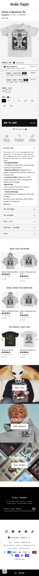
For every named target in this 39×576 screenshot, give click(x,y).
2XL (25, 100)
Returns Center (9, 545)
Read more (7, 204)
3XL (32, 100)
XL (19, 100)
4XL (4, 106)
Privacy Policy (24, 548)
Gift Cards (13, 548)
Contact (17, 542)
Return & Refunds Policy (26, 545)
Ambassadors (26, 542)
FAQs (10, 542)
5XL (11, 106)
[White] (8, 91)
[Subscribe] (33, 508)
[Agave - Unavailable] (3, 91)
